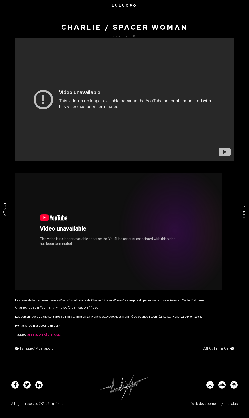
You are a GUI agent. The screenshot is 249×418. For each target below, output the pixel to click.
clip (47, 334)
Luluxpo (124, 5)
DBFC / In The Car (216, 348)
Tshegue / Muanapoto (36, 348)
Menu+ (5, 209)
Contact (244, 209)
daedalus (231, 404)
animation (35, 334)
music (56, 334)
